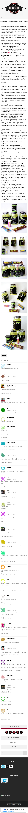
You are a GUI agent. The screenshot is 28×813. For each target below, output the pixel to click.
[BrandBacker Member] (11, 768)
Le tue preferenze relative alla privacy (14, 809)
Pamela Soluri (7, 24)
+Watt (14, 69)
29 (21, 24)
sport (9, 52)
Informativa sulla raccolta (8, 811)
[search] (25, 753)
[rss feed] (21, 733)
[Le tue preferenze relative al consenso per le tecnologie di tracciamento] (1, 610)
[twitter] (10, 733)
